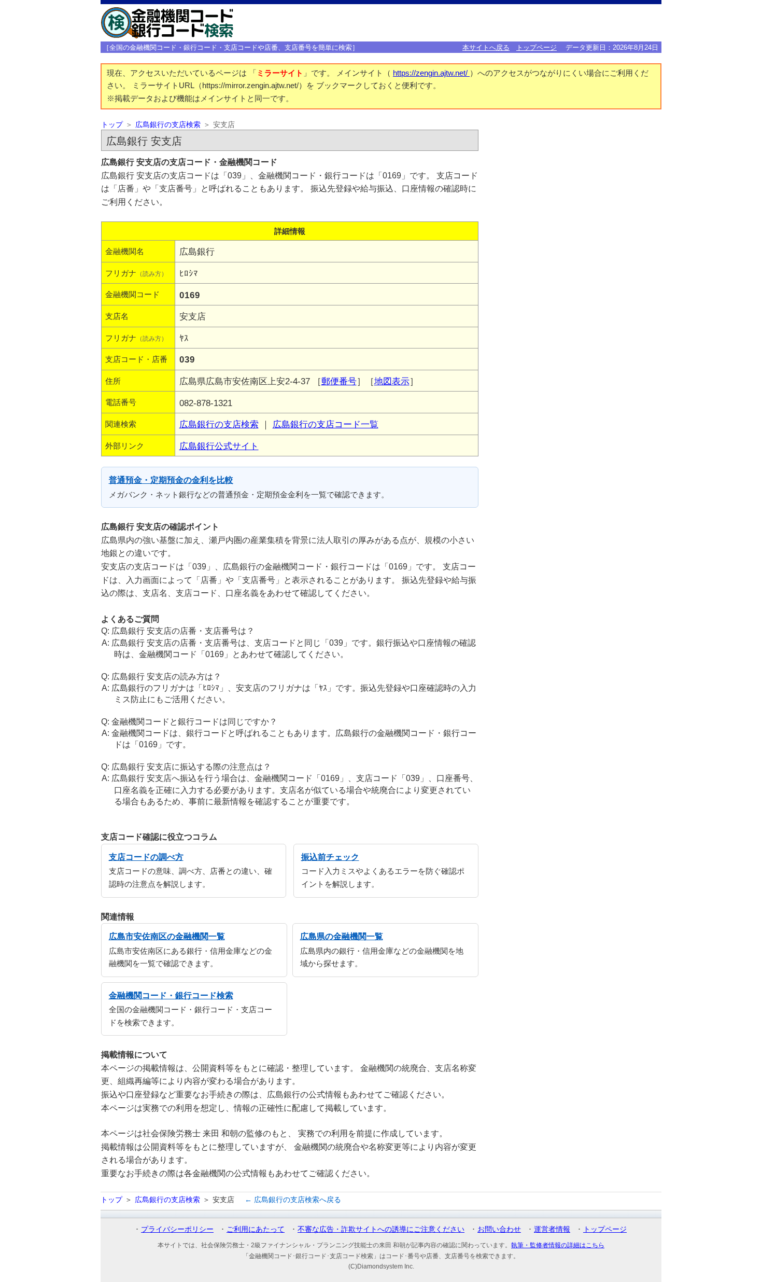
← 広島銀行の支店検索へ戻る (293, 1199)
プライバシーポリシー (177, 1229)
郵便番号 (339, 381)
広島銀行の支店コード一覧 (325, 424)
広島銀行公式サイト (219, 446)
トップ (112, 125)
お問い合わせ (499, 1229)
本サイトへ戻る (486, 47)
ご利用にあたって (256, 1229)
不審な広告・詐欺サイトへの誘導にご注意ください (381, 1229)
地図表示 (392, 381)
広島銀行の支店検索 (168, 125)
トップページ (536, 47)
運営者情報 (552, 1229)
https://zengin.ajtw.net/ (431, 73)
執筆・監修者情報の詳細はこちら (557, 1245)
